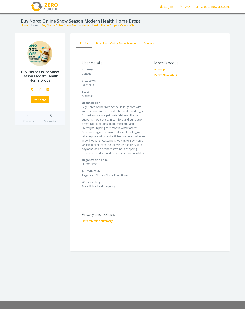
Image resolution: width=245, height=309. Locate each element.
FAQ (186, 6)
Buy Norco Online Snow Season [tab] (116, 43)
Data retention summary (97, 221)
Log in (168, 6)
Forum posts (162, 69)
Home (25, 25)
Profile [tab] (84, 43)
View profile (127, 25)
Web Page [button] (39, 99)
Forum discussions (165, 74)
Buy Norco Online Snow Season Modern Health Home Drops (79, 25)
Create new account (215, 6)
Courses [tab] (149, 43)
